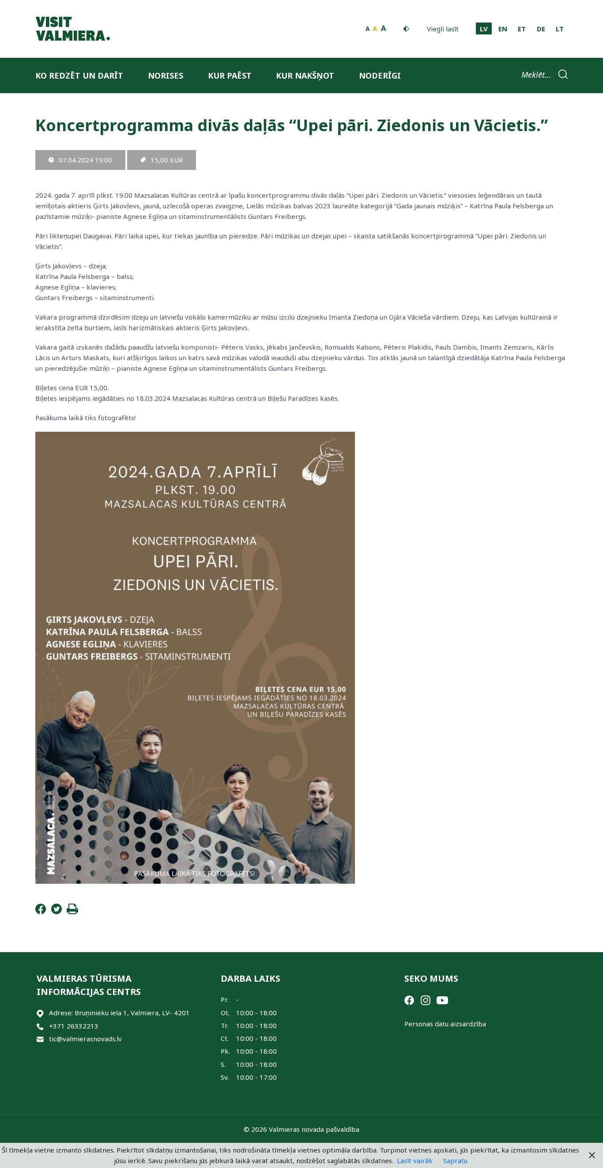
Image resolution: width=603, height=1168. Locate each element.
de (541, 28)
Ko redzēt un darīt (79, 75)
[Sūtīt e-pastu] (40, 1038)
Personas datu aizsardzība (445, 1023)
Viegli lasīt (443, 28)
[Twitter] (56, 911)
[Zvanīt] (40, 1026)
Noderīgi (380, 75)
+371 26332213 (73, 1025)
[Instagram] (425, 999)
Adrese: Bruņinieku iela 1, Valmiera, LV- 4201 (119, 1012)
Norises (165, 75)
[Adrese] (40, 1012)
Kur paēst (230, 75)
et (522, 28)
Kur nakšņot (305, 75)
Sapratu (455, 1160)
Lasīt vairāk (415, 1160)
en (502, 28)
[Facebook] (40, 911)
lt (560, 28)
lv (484, 28)
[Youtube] (442, 999)
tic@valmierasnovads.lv (85, 1038)
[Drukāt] (72, 911)
